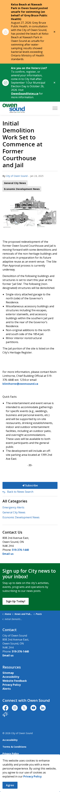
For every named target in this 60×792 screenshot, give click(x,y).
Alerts (6, 689)
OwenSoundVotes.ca (24, 93)
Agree (10, 785)
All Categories (14, 500)
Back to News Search (20, 492)
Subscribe (31, 485)
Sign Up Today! (15, 601)
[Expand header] (55, 108)
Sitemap (8, 673)
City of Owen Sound (17, 175)
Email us (8, 554)
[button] (30, 211)
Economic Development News (22, 189)
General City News (15, 183)
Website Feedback (14, 681)
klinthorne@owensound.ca (20, 384)
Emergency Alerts (13, 507)
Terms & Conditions (14, 746)
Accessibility (10, 677)
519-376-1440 (20, 550)
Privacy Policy (11, 685)
